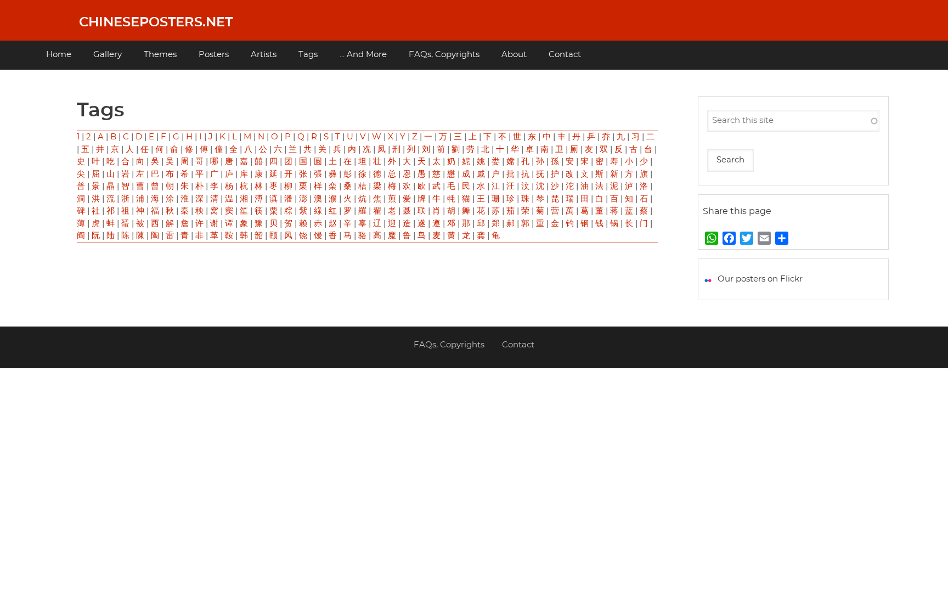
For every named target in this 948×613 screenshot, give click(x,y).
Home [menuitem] (58, 54)
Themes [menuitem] (160, 54)
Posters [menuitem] (214, 54)
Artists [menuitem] (263, 54)
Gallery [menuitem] (107, 54)
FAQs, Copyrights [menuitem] (444, 54)
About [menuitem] (514, 54)
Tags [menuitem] (308, 54)
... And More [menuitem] (363, 54)
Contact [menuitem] (565, 54)
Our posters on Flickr (760, 279)
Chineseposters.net (156, 22)
